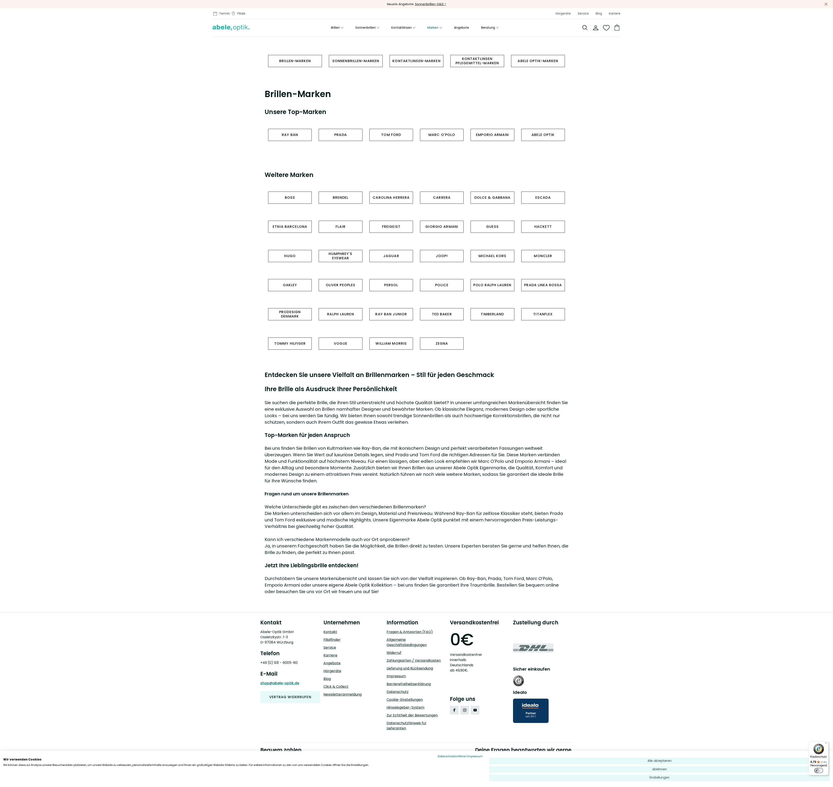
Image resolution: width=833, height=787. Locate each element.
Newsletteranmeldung (342, 694)
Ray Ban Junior (391, 314)
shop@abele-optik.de (279, 683)
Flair (341, 226)
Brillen (335, 28)
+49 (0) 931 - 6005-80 (279, 662)
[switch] (818, 770)
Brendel (341, 197)
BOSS (290, 197)
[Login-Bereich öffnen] (595, 27)
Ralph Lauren (340, 314)
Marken (432, 28)
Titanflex (543, 314)
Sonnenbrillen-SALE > (430, 4)
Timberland (492, 314)
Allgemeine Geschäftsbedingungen (407, 642)
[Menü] (826, 744)
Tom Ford (391, 134)
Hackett (543, 226)
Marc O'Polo (441, 134)
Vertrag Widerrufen (290, 696)
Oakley (290, 285)
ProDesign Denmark (290, 314)
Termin (224, 13)
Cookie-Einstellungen (405, 699)
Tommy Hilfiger (290, 343)
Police (441, 285)
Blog (599, 13)
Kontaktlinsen (401, 28)
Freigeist (391, 226)
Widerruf (394, 652)
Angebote (461, 28)
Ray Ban (290, 134)
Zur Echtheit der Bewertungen (412, 715)
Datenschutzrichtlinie (452, 756)
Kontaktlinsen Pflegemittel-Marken (477, 61)
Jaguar (391, 255)
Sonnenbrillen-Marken (355, 60)
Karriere (614, 13)
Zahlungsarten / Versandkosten (414, 660)
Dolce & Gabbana (492, 197)
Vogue (340, 343)
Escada (543, 197)
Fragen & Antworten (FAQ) (410, 631)
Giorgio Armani (441, 226)
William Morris (391, 343)
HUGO (289, 255)
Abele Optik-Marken (538, 60)
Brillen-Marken (295, 60)
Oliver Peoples (341, 285)
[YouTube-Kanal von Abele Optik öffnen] (475, 710)
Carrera (442, 197)
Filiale (241, 13)
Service (583, 13)
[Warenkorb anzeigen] (616, 27)
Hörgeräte (563, 13)
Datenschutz (397, 691)
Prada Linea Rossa (543, 285)
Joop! (442, 255)
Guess (492, 226)
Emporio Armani (492, 134)
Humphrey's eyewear (340, 256)
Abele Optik (542, 134)
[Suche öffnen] (585, 27)
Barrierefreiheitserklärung (409, 683)
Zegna (442, 343)
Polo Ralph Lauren (492, 285)
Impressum (396, 676)
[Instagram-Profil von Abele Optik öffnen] (464, 710)
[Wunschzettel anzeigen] (606, 27)
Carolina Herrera (391, 197)
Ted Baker (442, 314)
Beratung (488, 28)
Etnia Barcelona (290, 226)
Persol (391, 285)
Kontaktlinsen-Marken (416, 60)
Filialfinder (332, 639)
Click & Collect (335, 686)
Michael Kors (492, 255)
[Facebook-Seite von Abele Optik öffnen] (454, 710)
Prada (340, 134)
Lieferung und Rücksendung (410, 668)
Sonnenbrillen (365, 28)
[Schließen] (826, 4)
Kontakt (330, 631)
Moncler (543, 255)
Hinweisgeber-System (405, 707)
